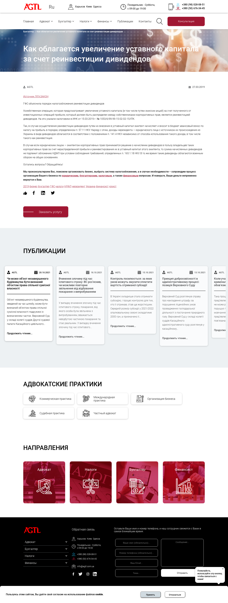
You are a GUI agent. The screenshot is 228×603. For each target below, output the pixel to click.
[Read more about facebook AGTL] (73, 575)
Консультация (186, 21)
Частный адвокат (105, 413)
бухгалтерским (88, 175)
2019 (26, 186)
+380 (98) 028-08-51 (193, 4)
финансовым (131, 175)
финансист (102, 186)
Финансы (103, 21)
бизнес (33, 186)
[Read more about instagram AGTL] (88, 575)
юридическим (70, 175)
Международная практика (104, 399)
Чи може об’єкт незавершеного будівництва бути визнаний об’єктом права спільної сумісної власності (28, 283)
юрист (112, 186)
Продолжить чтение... (19, 333)
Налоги (84, 21)
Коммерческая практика (55, 398)
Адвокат (44, 21)
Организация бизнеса (161, 398)
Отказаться (175, 595)
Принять (150, 595)
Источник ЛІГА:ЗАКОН (35, 96)
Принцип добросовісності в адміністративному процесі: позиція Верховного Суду (180, 282)
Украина (90, 186)
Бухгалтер (64, 21)
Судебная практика (52, 413)
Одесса (97, 6)
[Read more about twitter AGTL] (80, 575)
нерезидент (78, 186)
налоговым (105, 175)
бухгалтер (43, 186)
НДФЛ (67, 186)
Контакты (145, 21)
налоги (60, 186)
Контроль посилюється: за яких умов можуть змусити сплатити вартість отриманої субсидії (131, 282)
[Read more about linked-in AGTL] (95, 575)
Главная (28, 21)
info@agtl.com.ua (85, 566)
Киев (89, 6)
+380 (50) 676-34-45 (193, 8)
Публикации (125, 21)
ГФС (52, 186)
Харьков (80, 6)
